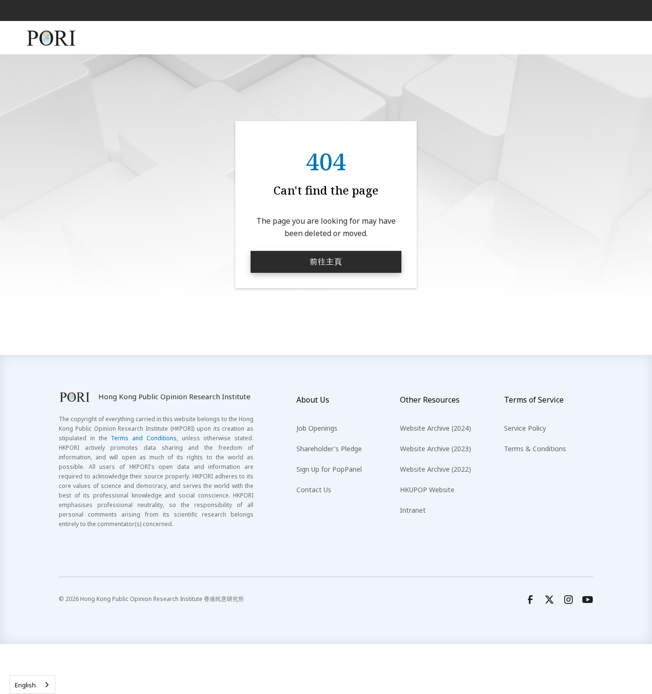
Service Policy (525, 428)
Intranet (413, 510)
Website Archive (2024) (435, 428)
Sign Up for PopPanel (329, 469)
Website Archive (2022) (435, 469)
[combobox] (32, 684)
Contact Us (313, 489)
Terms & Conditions (535, 448)
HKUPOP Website (427, 489)
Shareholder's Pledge (329, 448)
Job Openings (316, 428)
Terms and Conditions (144, 438)
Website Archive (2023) (435, 448)
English (25, 685)
